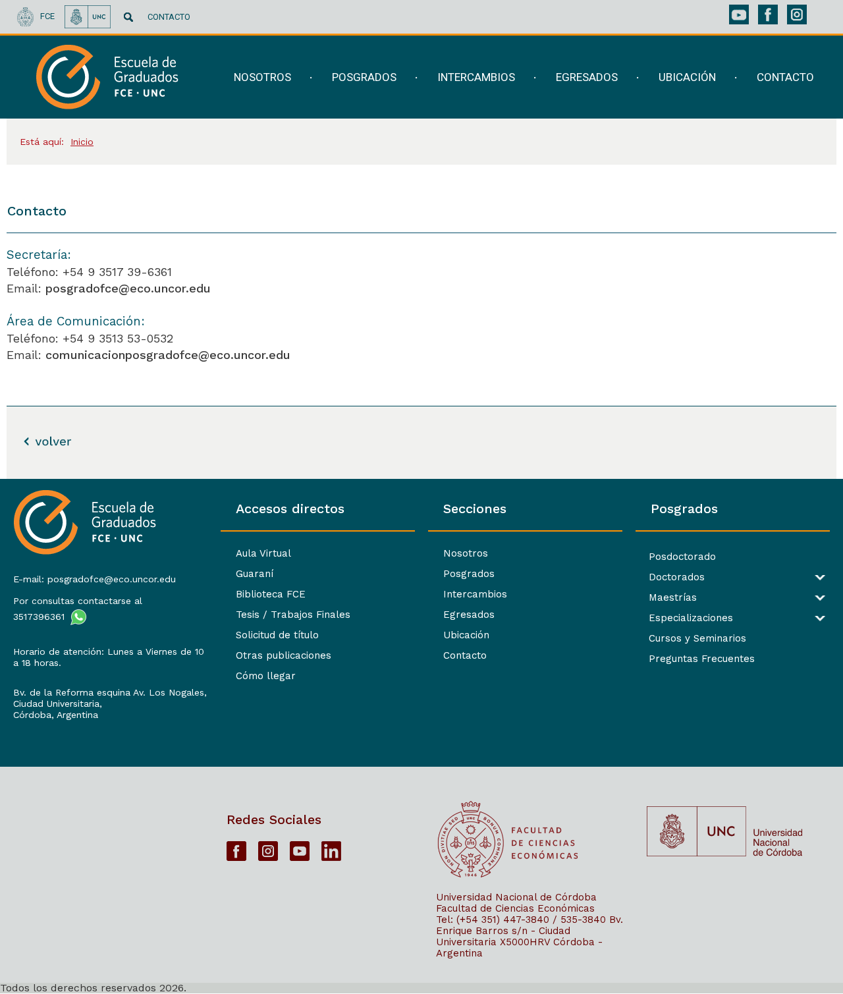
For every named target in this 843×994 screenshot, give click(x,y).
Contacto (465, 655)
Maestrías (673, 597)
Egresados (469, 615)
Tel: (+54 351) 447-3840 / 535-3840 (521, 919)
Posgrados (469, 574)
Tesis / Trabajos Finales (293, 615)
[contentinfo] (421, 736)
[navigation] (516, 77)
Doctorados (677, 577)
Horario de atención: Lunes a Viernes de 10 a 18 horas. (108, 657)
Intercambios (475, 594)
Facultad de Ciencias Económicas (515, 908)
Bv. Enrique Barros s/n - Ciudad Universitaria (529, 931)
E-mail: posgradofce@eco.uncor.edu (94, 579)
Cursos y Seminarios (697, 638)
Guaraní (254, 574)
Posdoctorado (682, 557)
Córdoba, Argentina (55, 714)
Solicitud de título (277, 635)
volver (34, 441)
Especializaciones (691, 618)
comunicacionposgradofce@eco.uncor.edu (167, 355)
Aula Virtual (263, 553)
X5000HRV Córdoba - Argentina (519, 947)
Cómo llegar (266, 676)
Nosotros (465, 553)
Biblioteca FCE (271, 594)
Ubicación (466, 635)
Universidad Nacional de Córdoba (516, 897)
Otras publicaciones (283, 655)
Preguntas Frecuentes (702, 659)
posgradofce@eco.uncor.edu (128, 288)
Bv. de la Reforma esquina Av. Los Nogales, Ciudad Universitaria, (110, 698)
